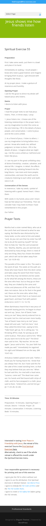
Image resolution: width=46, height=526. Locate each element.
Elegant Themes (22, 520)
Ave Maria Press (33, 483)
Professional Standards (21, 509)
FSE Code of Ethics (28, 486)
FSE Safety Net (24, 492)
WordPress (23, 522)
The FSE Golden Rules (16, 489)
